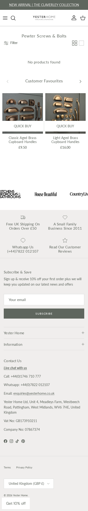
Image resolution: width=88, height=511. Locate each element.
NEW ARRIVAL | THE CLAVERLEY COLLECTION (44, 5)
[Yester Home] (44, 18)
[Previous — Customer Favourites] (7, 81)
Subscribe (44, 313)
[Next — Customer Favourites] (80, 81)
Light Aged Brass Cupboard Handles (65, 140)
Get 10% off (16, 503)
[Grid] (74, 43)
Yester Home (20, 495)
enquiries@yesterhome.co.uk (33, 393)
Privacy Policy (24, 467)
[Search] (15, 18)
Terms (7, 467)
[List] (81, 43)
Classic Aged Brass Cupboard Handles (23, 140)
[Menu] (5, 18)
